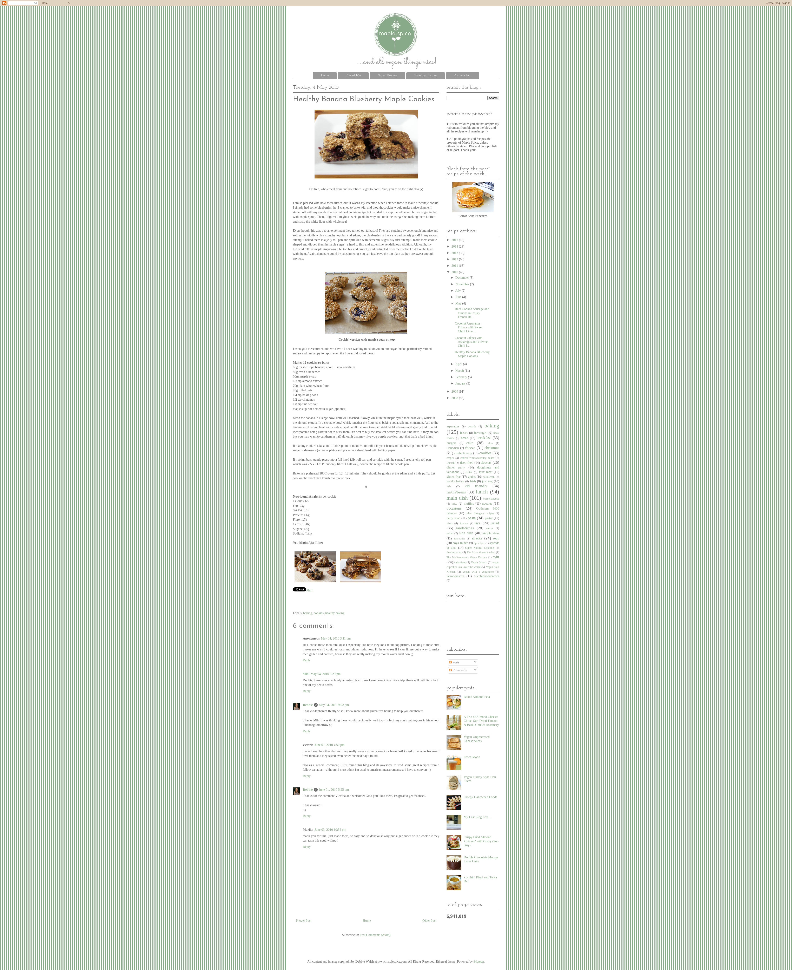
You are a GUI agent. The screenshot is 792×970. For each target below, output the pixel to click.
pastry (489, 518)
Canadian (453, 448)
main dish (457, 498)
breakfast (484, 437)
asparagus (453, 426)
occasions (454, 508)
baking (307, 613)
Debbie (308, 705)
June (458, 297)
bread (464, 438)
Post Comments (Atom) (375, 935)
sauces (489, 528)
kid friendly (476, 486)
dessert (486, 462)
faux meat (485, 472)
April (459, 364)
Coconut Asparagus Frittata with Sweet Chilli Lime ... (468, 327)
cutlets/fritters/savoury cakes (477, 457)
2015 (455, 240)
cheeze (470, 448)
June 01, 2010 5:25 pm (334, 789)
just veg (487, 481)
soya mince (460, 543)
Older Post (429, 920)
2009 (455, 391)
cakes (490, 443)
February (461, 377)
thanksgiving (454, 552)
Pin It (309, 590)
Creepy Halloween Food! (480, 797)
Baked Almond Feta (477, 697)
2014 (455, 246)
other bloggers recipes (480, 513)
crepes (450, 457)
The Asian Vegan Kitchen (481, 552)
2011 (455, 265)
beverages (480, 432)
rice (477, 523)
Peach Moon (472, 757)
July (458, 290)
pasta (472, 518)
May (458, 303)
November (462, 284)
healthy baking (334, 613)
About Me (353, 75)
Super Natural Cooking (479, 547)
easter (469, 472)
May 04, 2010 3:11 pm (336, 638)
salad (495, 523)
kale (449, 486)
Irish (473, 481)
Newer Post (303, 920)
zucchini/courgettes (486, 576)
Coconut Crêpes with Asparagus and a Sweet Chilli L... (471, 341)
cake (469, 443)
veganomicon (455, 576)
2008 (455, 398)
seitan (450, 533)
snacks (477, 538)
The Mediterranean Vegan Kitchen (467, 557)
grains (472, 476)
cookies (319, 613)
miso (454, 503)
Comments (459, 670)
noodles (487, 503)
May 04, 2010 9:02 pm (334, 705)
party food (453, 518)
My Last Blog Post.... (477, 817)
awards (472, 426)
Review (464, 523)
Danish (451, 462)
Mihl (306, 674)
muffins (469, 503)
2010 (455, 272)
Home (325, 75)
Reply (307, 660)
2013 (455, 253)
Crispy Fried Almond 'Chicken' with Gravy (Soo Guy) (481, 841)
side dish (466, 533)
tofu (496, 557)
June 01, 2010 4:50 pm (329, 745)
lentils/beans (456, 492)
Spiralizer (479, 543)
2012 (455, 259)
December (462, 277)
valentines (460, 562)
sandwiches (465, 528)
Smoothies (459, 538)
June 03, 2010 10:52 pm (330, 829)
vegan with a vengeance (478, 571)
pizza (450, 523)
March (460, 370)
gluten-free (454, 476)
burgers (451, 443)
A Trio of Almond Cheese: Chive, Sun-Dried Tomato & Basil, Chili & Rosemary (481, 720)
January (460, 383)
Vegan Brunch (479, 562)
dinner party (456, 467)
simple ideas (491, 533)
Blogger (479, 961)
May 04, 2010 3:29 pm (326, 674)
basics (464, 432)
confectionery (463, 453)
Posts (455, 662)
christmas (491, 448)
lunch (482, 492)
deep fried (466, 462)
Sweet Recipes (387, 75)
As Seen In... (462, 75)
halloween (489, 476)
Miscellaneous (491, 498)
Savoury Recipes (425, 75)
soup (496, 538)
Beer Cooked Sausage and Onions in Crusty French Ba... (472, 313)
